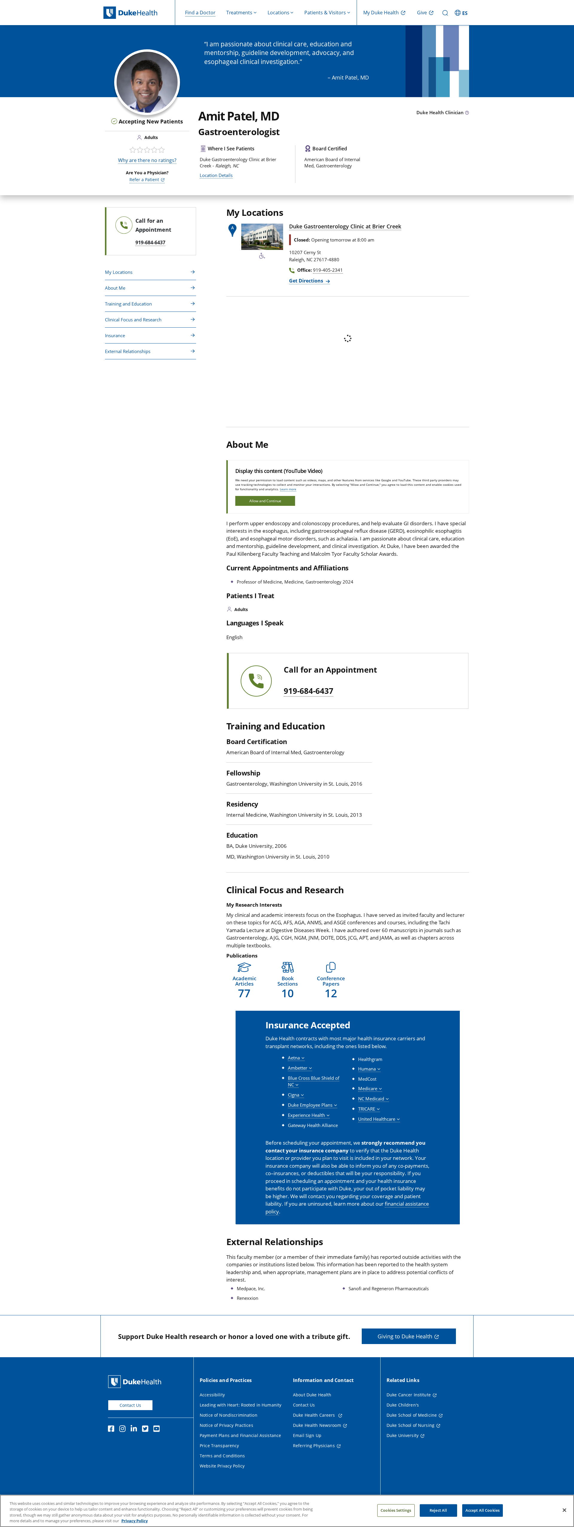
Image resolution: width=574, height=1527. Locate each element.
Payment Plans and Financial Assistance (240, 1435)
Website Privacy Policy (222, 1466)
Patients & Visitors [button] (325, 12)
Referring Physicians (314, 1445)
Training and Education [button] (128, 304)
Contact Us (130, 1405)
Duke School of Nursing (410, 1425)
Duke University (403, 1435)
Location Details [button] (216, 175)
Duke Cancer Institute (409, 1395)
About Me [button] (115, 288)
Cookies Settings (396, 1510)
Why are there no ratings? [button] (147, 160)
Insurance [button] (115, 335)
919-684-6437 (308, 691)
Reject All (438, 1510)
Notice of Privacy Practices (226, 1425)
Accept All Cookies (482, 1510)
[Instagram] (123, 1429)
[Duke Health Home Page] (136, 1381)
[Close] (564, 1510)
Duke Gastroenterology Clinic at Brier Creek (345, 226)
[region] (287, 1511)
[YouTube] (157, 1429)
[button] (462, 12)
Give (422, 12)
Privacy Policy (134, 1520)
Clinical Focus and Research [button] (133, 320)
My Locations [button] (118, 272)
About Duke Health (312, 1395)
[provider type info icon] (467, 113)
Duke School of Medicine (412, 1415)
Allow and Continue (265, 500)
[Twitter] (146, 1429)
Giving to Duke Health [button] (405, 1336)
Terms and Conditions (222, 1456)
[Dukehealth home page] (139, 12)
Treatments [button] (239, 12)
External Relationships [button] (127, 351)
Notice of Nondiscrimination (228, 1415)
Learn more (288, 489)
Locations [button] (278, 12)
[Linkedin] (135, 1429)
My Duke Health (381, 12)
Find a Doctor (200, 12)
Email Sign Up (307, 1435)
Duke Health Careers (314, 1415)
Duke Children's (403, 1405)
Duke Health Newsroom (317, 1425)
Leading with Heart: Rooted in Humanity (240, 1405)
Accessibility (212, 1395)
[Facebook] (112, 1429)
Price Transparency (219, 1445)
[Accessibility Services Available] (262, 256)
